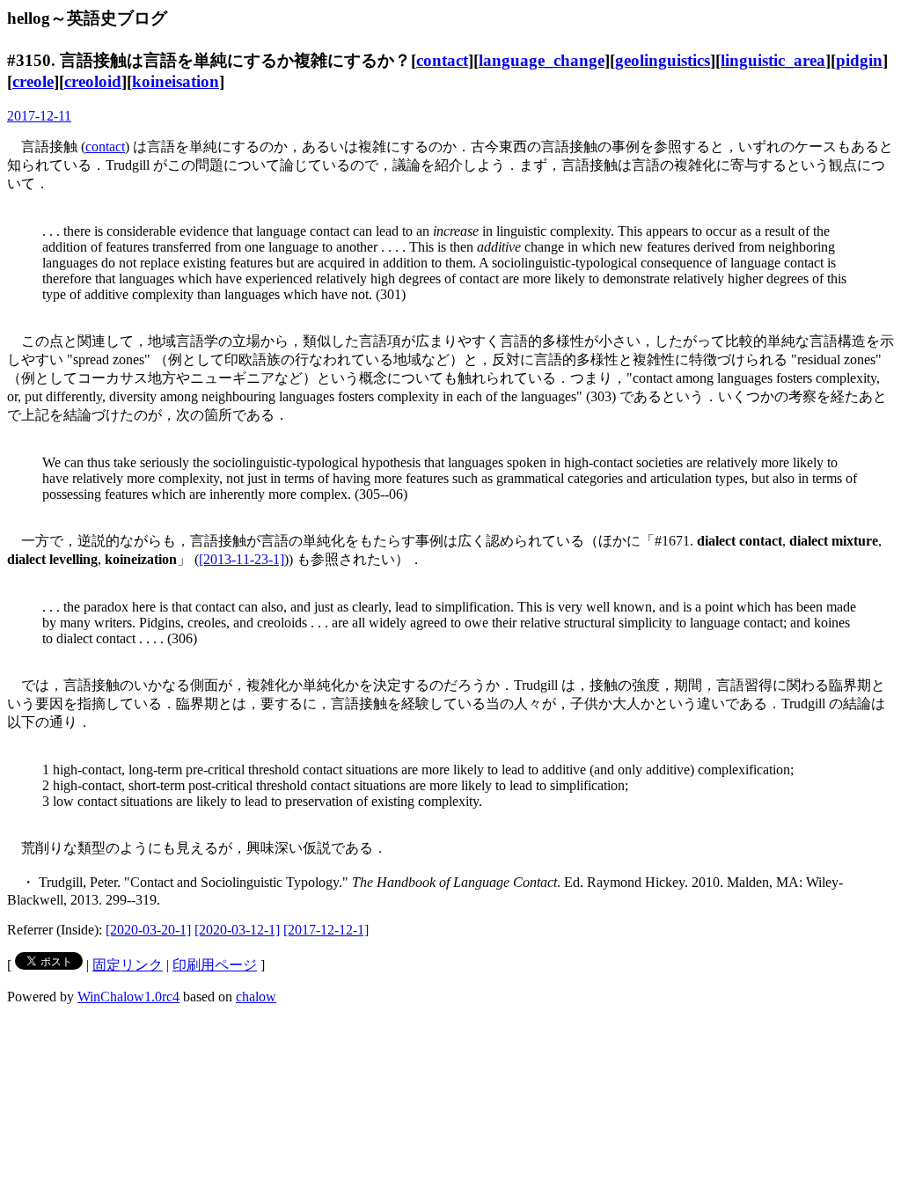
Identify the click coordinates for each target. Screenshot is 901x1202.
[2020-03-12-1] (237, 929)
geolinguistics (662, 60)
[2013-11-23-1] (241, 559)
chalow (256, 996)
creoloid (92, 81)
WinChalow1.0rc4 (128, 996)
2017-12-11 (39, 115)
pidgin (859, 60)
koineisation (175, 81)
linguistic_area (773, 60)
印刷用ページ (214, 964)
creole (33, 81)
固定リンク (127, 964)
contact (442, 60)
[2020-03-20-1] (148, 929)
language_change (541, 60)
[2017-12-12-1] (326, 929)
